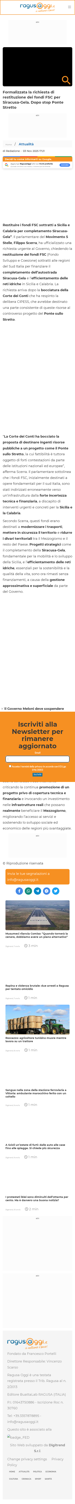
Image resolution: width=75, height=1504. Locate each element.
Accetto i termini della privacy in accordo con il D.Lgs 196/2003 (38, 768)
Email (37, 753)
